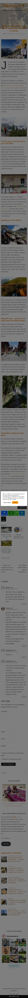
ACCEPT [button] (15, 502)
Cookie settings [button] (7, 502)
